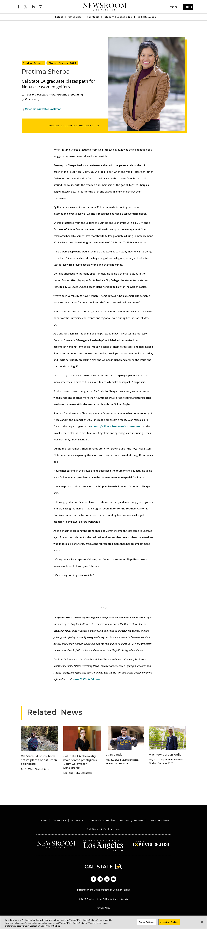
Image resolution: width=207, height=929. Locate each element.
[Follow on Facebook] (19, 7)
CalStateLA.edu (146, 17)
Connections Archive (102, 820)
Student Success (33, 63)
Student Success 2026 (118, 17)
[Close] (202, 922)
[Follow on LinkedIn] (33, 7)
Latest (59, 17)
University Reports (132, 820)
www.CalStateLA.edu (86, 679)
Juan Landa (114, 754)
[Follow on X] (26, 7)
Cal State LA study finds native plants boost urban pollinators (39, 760)
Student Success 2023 (62, 63)
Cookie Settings (146, 922)
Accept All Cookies (169, 922)
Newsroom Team (159, 820)
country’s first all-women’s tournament (116, 426)
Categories (75, 17)
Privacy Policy (103, 907)
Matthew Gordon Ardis (165, 754)
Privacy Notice (52, 925)
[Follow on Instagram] (40, 7)
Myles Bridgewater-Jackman (43, 109)
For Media (93, 17)
